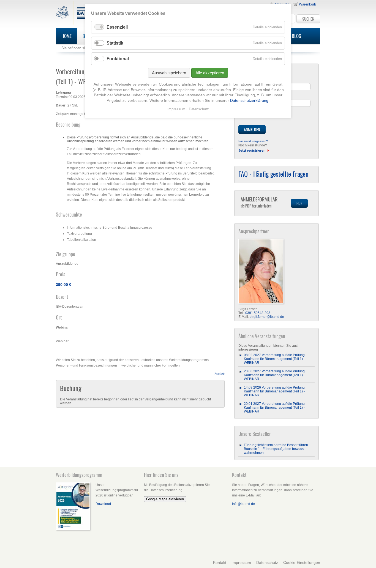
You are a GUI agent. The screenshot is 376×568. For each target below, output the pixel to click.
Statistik (115, 43)
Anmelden (252, 129)
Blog (296, 35)
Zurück (219, 374)
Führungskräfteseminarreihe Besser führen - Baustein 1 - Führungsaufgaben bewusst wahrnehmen (277, 449)
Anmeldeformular (259, 202)
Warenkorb (307, 4)
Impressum (241, 562)
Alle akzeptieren (209, 72)
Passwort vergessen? (253, 141)
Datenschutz (267, 562)
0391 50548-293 (257, 313)
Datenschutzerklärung (249, 100)
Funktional (118, 58)
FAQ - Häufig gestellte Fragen (273, 174)
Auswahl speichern (169, 72)
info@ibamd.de (243, 504)
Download (103, 504)
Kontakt (219, 562)
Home (66, 35)
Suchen (308, 19)
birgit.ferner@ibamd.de (267, 317)
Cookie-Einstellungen (301, 562)
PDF (299, 203)
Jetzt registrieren (251, 150)
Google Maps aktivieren (165, 499)
